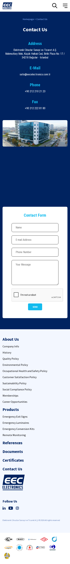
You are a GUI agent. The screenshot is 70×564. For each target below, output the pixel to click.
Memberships (10, 395)
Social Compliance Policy (17, 389)
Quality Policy (11, 358)
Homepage (28, 19)
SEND (35, 307)
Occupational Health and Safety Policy (25, 371)
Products (11, 409)
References (12, 442)
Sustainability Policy (14, 383)
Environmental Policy (15, 364)
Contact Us (41, 19)
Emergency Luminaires (16, 422)
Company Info (11, 346)
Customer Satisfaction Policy (20, 377)
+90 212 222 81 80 (35, 108)
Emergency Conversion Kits (18, 429)
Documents (13, 451)
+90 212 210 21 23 (35, 91)
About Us (11, 339)
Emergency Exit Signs (15, 416)
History (7, 352)
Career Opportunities (15, 401)
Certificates (13, 460)
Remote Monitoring (14, 435)
